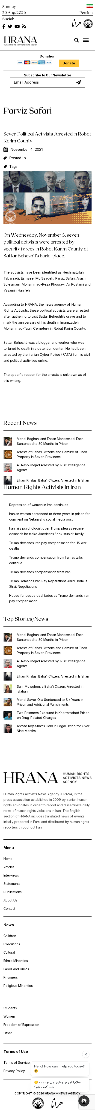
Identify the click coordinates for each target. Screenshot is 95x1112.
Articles (9, 867)
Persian (86, 12)
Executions (11, 944)
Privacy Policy (14, 1071)
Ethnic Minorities (15, 961)
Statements (11, 884)
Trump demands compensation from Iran (40, 572)
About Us (10, 900)
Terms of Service (16, 1062)
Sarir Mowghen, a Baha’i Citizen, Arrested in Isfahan (50, 688)
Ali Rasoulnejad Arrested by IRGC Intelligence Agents (51, 467)
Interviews (11, 875)
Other (7, 1033)
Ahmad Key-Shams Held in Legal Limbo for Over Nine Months (53, 728)
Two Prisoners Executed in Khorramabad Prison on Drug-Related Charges (53, 715)
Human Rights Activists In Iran (42, 486)
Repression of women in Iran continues (38, 505)
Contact (9, 908)
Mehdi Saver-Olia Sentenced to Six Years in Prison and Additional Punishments (50, 702)
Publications (12, 892)
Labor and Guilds (16, 969)
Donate (68, 63)
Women (9, 1016)
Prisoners (10, 977)
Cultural (9, 952)
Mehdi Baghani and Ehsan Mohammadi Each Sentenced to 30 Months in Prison (50, 441)
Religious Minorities (18, 986)
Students (10, 1008)
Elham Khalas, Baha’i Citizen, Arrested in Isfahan (53, 480)
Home (7, 859)
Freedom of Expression (21, 1025)
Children (9, 936)
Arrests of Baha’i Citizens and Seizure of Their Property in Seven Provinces (52, 454)
